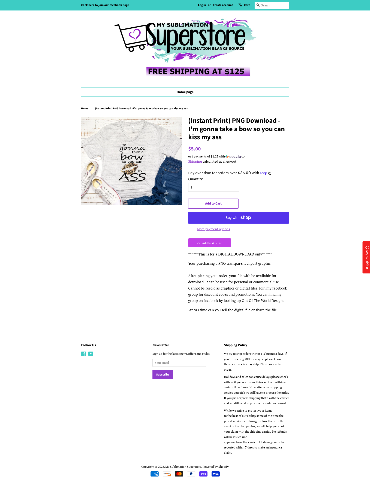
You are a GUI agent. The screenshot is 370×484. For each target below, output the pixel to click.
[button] (238, 156)
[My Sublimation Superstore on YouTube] (90, 354)
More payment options (213, 229)
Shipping (195, 161)
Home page (185, 92)
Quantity (195, 179)
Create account (223, 5)
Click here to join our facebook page (105, 5)
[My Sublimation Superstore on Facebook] (83, 354)
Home (84, 108)
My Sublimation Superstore (183, 467)
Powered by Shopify (216, 467)
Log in (202, 5)
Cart (247, 5)
